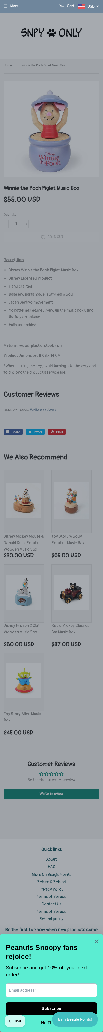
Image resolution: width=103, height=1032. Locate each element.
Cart (70, 6)
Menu (15, 6)
